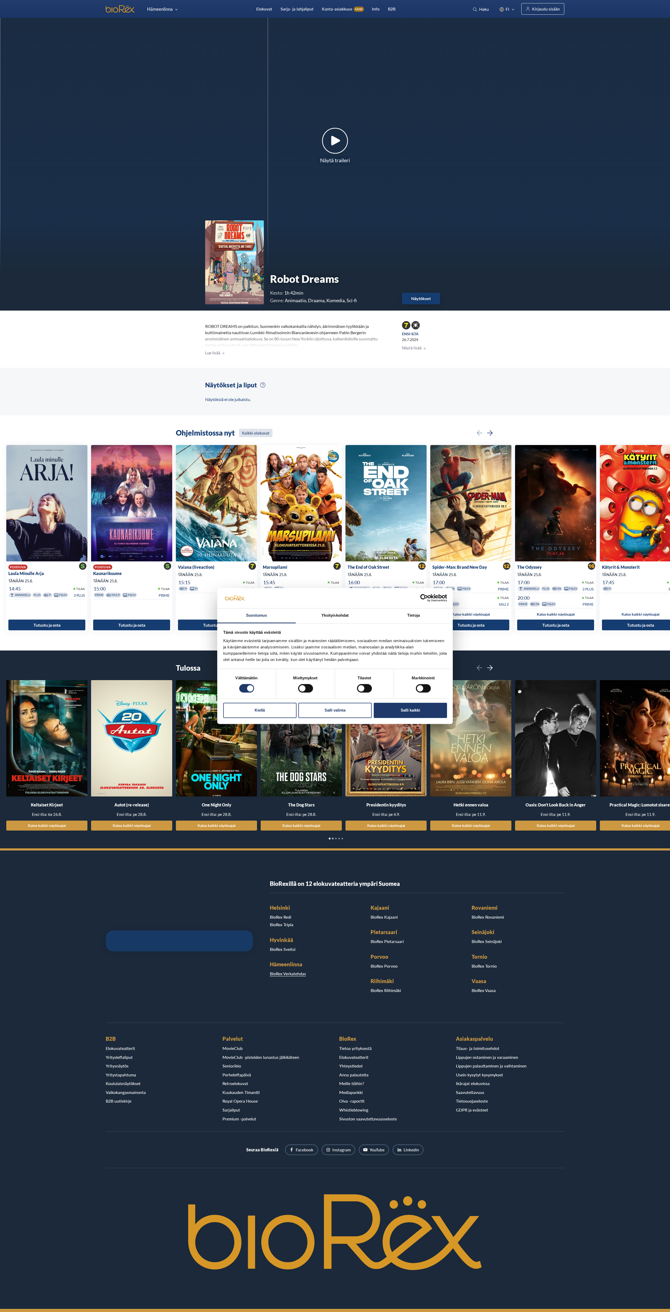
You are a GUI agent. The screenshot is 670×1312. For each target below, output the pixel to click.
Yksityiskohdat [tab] (335, 615)
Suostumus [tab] (256, 615)
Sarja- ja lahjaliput (297, 8)
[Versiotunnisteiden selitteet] (262, 385)
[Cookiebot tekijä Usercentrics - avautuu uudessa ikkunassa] (424, 598)
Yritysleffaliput (119, 1057)
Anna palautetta (353, 1074)
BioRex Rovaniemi (488, 916)
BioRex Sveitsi (282, 949)
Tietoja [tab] (413, 615)
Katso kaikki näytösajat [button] (471, 614)
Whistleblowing (353, 1109)
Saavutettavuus (470, 1092)
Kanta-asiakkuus (342, 8)
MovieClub (232, 1048)
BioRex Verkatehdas (288, 973)
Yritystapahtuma (121, 1074)
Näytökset (421, 298)
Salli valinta (335, 710)
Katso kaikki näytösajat (47, 825)
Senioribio (231, 1065)
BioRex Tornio (484, 965)
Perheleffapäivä (236, 1074)
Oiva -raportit (352, 1100)
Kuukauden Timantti (241, 1092)
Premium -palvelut (239, 1118)
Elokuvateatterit (120, 1048)
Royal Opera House (240, 1100)
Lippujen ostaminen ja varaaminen (487, 1057)
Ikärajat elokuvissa (473, 1083)
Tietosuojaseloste (472, 1100)
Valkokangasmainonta (126, 1092)
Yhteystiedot (351, 1065)
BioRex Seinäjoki (487, 941)
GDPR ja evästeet (472, 1109)
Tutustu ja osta (47, 624)
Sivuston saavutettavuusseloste (368, 1118)
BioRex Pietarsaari (387, 941)
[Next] (490, 433)
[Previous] (479, 433)
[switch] (305, 688)
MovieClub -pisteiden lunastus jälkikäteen (260, 1057)
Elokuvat (264, 8)
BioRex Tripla (281, 924)
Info (375, 8)
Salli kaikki (410, 710)
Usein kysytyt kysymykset (479, 1074)
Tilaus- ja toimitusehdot (477, 1048)
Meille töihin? (351, 1083)
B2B (391, 8)
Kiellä (260, 710)
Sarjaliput (231, 1109)
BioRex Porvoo (384, 965)
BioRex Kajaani (384, 916)
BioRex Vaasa (484, 990)
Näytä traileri (335, 160)
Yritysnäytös (117, 1065)
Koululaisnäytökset (123, 1083)
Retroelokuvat (235, 1083)
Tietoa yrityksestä (355, 1048)
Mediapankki (351, 1092)
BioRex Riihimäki (386, 990)
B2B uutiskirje (118, 1100)
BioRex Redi (280, 916)
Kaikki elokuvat (255, 433)
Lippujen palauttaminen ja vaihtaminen (491, 1065)
